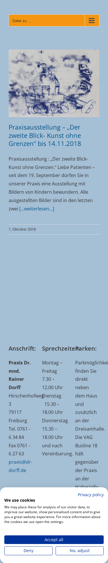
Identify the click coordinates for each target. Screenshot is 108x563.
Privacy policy (91, 494)
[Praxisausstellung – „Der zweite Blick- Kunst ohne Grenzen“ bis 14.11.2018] (54, 83)
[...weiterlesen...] (36, 209)
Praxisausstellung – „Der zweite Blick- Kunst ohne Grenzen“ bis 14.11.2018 (45, 135)
